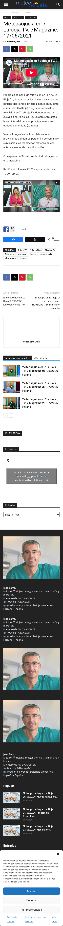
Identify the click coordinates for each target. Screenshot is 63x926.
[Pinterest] (22, 49)
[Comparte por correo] (18, 229)
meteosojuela (13, 41)
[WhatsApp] (30, 49)
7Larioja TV (50, 250)
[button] (58, 854)
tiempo (23, 258)
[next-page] (11, 415)
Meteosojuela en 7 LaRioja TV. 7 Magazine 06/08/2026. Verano (40, 370)
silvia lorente (10, 258)
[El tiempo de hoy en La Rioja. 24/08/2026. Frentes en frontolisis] (11, 813)
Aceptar (31, 891)
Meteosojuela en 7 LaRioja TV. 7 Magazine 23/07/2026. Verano (40, 402)
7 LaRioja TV (31, 18)
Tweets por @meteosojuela (31, 476)
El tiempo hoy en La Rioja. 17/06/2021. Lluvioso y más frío (14, 301)
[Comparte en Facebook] (6, 229)
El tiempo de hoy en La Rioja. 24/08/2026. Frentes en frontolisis (38, 812)
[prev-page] (5, 415)
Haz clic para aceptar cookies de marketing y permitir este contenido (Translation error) (31, 476)
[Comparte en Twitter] (12, 229)
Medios (14, 12)
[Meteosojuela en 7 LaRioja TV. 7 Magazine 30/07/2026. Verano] (11, 387)
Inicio (5, 12)
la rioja (33, 254)
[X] (14, 49)
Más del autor (41, 358)
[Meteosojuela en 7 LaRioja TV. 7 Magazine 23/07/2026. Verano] (11, 403)
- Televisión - (27, 12)
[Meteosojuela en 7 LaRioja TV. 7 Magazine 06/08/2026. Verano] (11, 371)
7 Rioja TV (22, 250)
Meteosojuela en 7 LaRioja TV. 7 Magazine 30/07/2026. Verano (40, 386)
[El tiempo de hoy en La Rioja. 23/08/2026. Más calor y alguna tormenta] (11, 830)
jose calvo (22, 254)
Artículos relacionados (17, 358)
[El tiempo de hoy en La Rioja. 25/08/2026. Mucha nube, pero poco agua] (11, 797)
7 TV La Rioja (35, 250)
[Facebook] (6, 49)
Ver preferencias (31, 909)
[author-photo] (32, 336)
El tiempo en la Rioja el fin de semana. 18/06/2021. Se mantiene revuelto (46, 303)
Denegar (31, 900)
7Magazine (9, 254)
